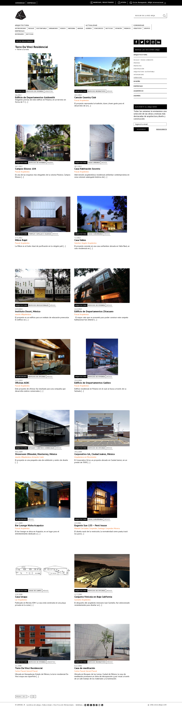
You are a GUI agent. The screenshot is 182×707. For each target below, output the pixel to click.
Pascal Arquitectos (81, 100)
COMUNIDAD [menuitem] (20, 3)
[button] (164, 16)
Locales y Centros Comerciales (41, 448)
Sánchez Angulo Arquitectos (85, 243)
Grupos (147, 28)
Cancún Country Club (85, 97)
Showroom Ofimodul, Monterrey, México (36, 454)
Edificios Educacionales (39, 305)
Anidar (80, 28)
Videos (63, 28)
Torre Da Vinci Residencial (31, 47)
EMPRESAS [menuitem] (31, 3)
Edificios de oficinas (37, 376)
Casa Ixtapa (21, 596)
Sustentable (41, 28)
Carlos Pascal (20, 671)
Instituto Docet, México (27, 311)
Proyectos (20, 91)
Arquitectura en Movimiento (85, 457)
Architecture (80, 91)
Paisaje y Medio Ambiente (143, 60)
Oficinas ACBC (22, 382)
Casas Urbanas (94, 162)
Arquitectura (22, 25)
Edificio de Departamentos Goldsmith (35, 97)
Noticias (109, 28)
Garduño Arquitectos (82, 600)
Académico (138, 91)
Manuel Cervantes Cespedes (85, 528)
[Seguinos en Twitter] (141, 42)
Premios (127, 28)
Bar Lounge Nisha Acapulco (29, 525)
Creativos (138, 28)
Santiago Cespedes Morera (109, 528)
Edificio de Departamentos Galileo (92, 382)
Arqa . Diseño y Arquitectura (21, 13)
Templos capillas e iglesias (40, 234)
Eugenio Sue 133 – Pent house (90, 525)
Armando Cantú (38, 457)
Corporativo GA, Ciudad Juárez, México (94, 454)
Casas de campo (35, 590)
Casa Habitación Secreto (87, 168)
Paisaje (31, 28)
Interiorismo (20, 28)
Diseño (137, 81)
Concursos (98, 28)
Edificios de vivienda (34, 91)
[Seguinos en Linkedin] (158, 42)
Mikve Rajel (21, 240)
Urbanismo (53, 28)
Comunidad (139, 25)
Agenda (89, 28)
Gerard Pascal (32, 671)
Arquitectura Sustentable (144, 72)
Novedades (19, 34)
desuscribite (161, 129)
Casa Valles (80, 240)
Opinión (118, 28)
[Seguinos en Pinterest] (147, 42)
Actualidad (91, 25)
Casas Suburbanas (95, 234)
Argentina (49, 91)
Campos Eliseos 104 (25, 168)
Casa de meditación (84, 668)
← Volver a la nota (22, 49)
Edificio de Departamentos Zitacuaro (93, 311)
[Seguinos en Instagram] (153, 42)
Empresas (20, 31)
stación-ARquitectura (23, 314)
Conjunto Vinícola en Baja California (93, 596)
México (109, 91)
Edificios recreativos (97, 91)
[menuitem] (148, 3)
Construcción (139, 69)
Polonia (50, 162)
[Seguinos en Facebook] (136, 42)
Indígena (71, 28)
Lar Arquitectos (21, 600)
